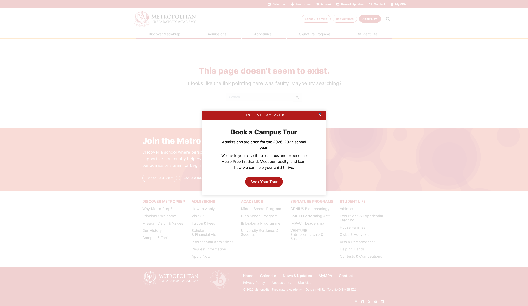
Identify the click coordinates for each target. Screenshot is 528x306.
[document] (264, 153)
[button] (320, 115)
